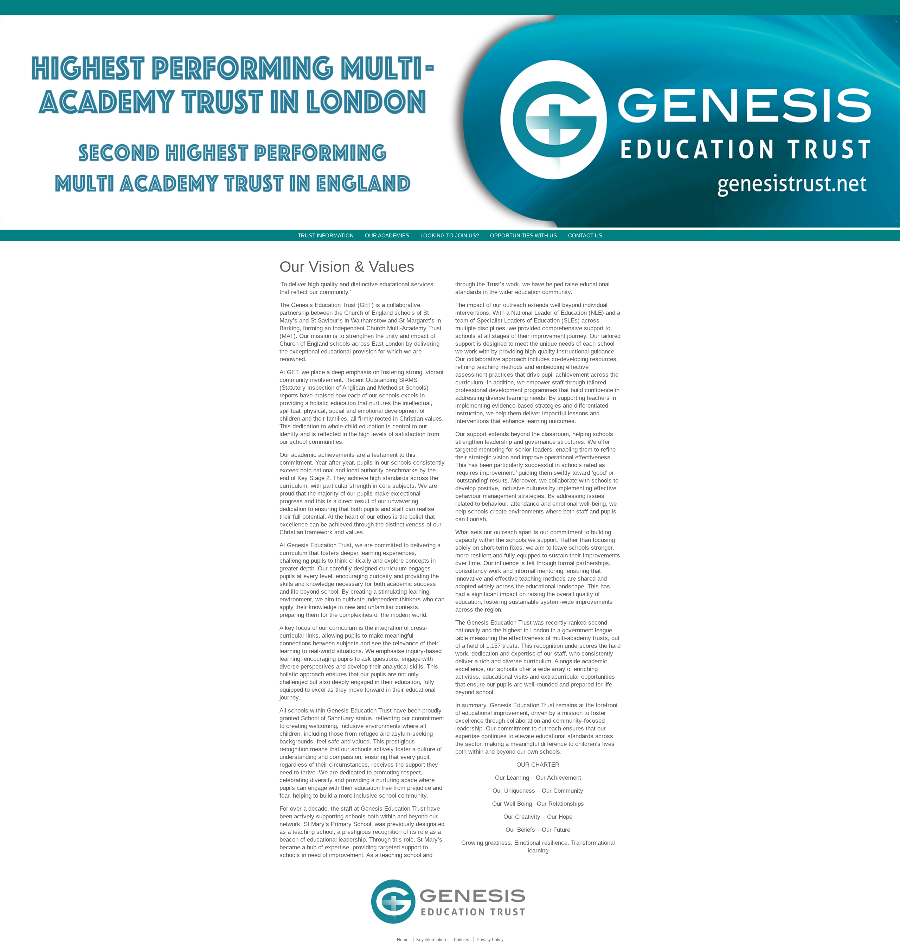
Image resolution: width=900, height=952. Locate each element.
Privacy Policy (490, 940)
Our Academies (387, 235)
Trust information (326, 235)
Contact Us (585, 235)
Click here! (449, 7)
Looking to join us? (449, 235)
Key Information (431, 940)
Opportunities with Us (523, 235)
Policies (461, 940)
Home (403, 940)
